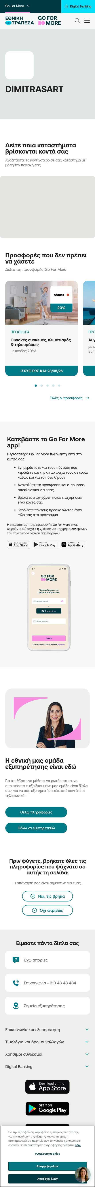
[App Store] (19, 541)
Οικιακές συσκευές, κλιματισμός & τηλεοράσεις (41, 342)
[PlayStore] (47, 1108)
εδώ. (78, 1145)
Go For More (14, 6)
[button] (36, 386)
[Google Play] (46, 541)
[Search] (77, 20)
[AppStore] (47, 1086)
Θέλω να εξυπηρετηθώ (36, 828)
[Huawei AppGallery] (74, 541)
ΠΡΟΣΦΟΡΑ (20, 332)
